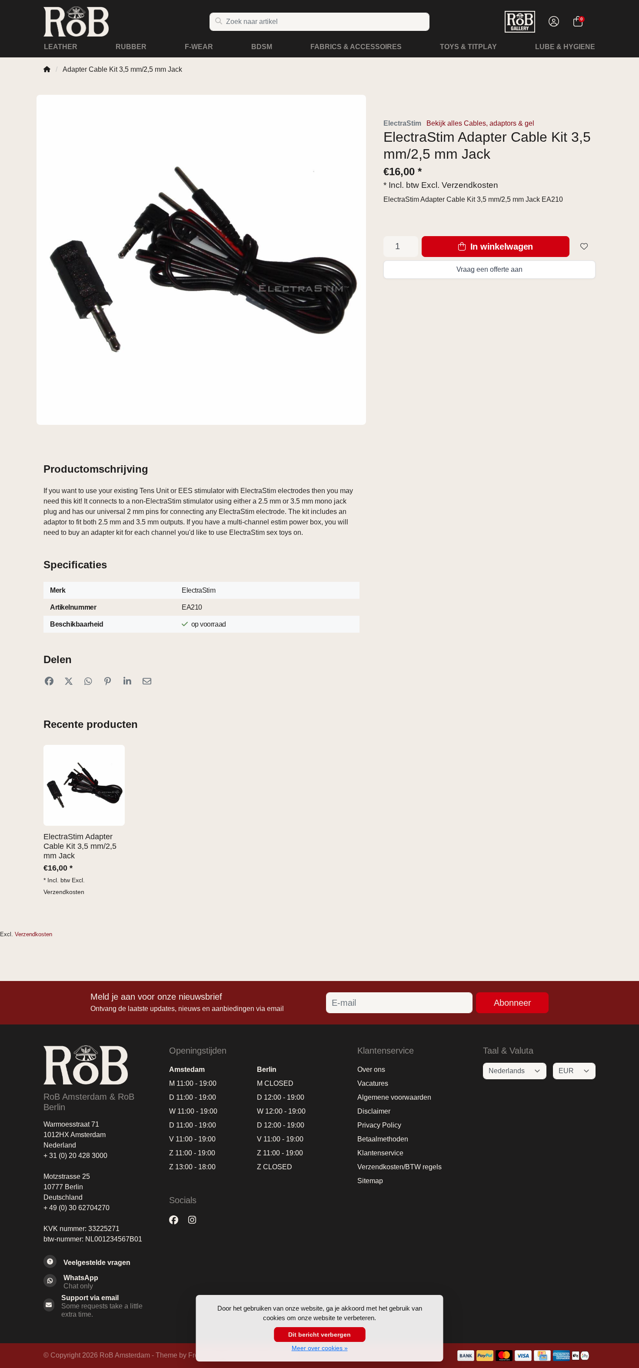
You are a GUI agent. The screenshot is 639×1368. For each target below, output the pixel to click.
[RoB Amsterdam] (126, 22)
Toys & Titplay (468, 46)
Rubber (131, 46)
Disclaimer (373, 1111)
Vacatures (372, 1083)
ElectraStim (402, 123)
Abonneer (512, 1003)
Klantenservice (380, 1153)
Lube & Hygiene (565, 46)
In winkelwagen (500, 246)
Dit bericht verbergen (319, 1334)
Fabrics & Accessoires (356, 46)
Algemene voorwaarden (394, 1097)
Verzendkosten (470, 185)
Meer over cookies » (320, 1348)
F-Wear (199, 46)
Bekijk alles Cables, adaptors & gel (480, 123)
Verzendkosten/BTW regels (399, 1167)
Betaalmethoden (382, 1139)
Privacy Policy (379, 1125)
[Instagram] (195, 1220)
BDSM (261, 46)
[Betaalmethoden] (465, 1355)
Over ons (371, 1069)
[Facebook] (177, 1220)
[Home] (46, 69)
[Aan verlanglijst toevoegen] (584, 246)
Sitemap (370, 1180)
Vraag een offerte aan (489, 269)
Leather (60, 46)
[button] (552, 21)
